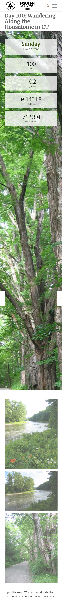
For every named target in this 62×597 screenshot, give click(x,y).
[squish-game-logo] (26, 5)
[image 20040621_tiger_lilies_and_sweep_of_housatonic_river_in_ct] (32, 435)
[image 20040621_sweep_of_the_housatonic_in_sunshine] (32, 492)
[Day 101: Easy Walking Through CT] (59, 298)
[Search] (46, 5)
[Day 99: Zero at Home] (2, 298)
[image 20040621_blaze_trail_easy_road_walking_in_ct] (32, 549)
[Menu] (53, 5)
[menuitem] (46, 5)
